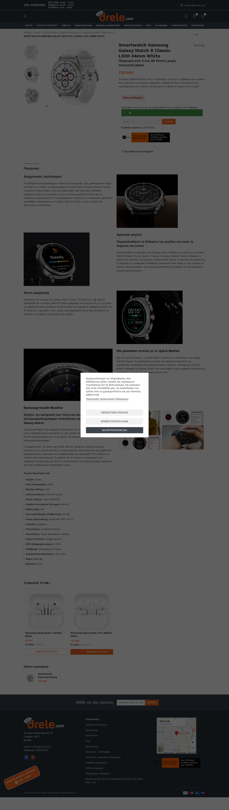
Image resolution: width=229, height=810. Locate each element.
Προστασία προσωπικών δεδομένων (107, 399)
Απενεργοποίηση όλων (114, 421)
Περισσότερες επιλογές (114, 412)
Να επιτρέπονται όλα (114, 430)
